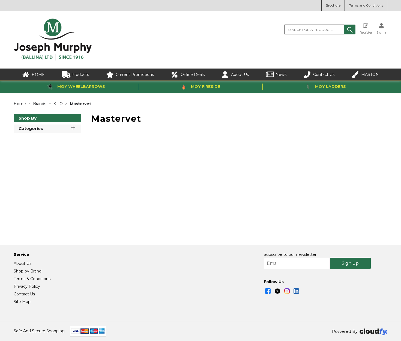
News (281, 74)
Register (366, 32)
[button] (349, 29)
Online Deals (193, 74)
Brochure (333, 5)
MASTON (370, 74)
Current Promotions (135, 74)
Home (20, 103)
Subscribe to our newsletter (290, 254)
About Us (240, 74)
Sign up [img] (350, 263)
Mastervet (80, 103)
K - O (58, 103)
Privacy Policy (27, 286)
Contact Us (323, 74)
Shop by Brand (27, 271)
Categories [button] (31, 128)
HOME (38, 74)
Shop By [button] (28, 118)
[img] (268, 291)
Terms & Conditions (32, 278)
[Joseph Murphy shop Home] (53, 59)
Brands (40, 103)
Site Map (22, 301)
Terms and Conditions (366, 5)
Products (80, 74)
